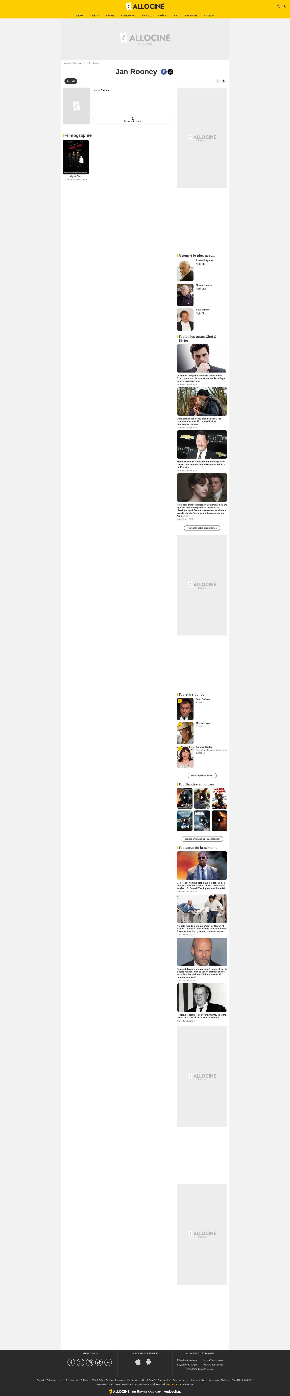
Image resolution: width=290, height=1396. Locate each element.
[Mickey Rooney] (185, 295)
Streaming (128, 15)
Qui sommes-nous (55, 1380)
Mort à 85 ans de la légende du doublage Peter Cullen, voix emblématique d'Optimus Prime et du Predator (201, 464)
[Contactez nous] (108, 1362)
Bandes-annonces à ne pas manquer (202, 839)
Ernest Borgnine (204, 260)
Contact (40, 1380)
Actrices (82, 63)
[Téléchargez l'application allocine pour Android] (150, 1361)
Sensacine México (196, 1368)
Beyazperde (183, 1364)
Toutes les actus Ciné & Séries (202, 528)
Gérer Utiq (236, 1380)
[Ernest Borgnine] (185, 270)
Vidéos (162, 15)
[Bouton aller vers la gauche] (218, 81)
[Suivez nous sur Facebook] (71, 1362)
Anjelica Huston (204, 747)
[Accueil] (145, 6)
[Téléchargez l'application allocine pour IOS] (140, 1361)
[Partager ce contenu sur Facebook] (164, 72)
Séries (110, 15)
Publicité (85, 1380)
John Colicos (203, 699)
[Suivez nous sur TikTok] (99, 1362)
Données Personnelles (159, 1380)
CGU (93, 1380)
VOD (175, 15)
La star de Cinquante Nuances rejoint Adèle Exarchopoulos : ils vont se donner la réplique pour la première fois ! (201, 378)
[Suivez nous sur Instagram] (90, 1362)
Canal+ (209, 15)
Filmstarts (182, 1360)
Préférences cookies (136, 1380)
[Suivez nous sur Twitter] (81, 1362)
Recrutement (72, 1380)
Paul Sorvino (203, 309)
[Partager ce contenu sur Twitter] (170, 72)
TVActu (146, 15)
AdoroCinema (210, 1364)
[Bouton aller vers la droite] (224, 81)
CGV (101, 1380)
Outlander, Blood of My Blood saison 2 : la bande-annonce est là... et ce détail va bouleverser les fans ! (199, 421)
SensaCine (209, 1360)
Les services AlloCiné (219, 1380)
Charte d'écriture (198, 1380)
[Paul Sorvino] (185, 319)
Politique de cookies (115, 1380)
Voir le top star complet (202, 775)
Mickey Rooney (204, 285)
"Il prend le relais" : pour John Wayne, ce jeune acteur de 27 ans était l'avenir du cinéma (201, 1016)
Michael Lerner (203, 723)
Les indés (191, 15)
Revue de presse (180, 1380)
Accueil (67, 63)
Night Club (75, 176)
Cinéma (94, 15)
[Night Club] (76, 157)
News (79, 15)
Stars (75, 63)
